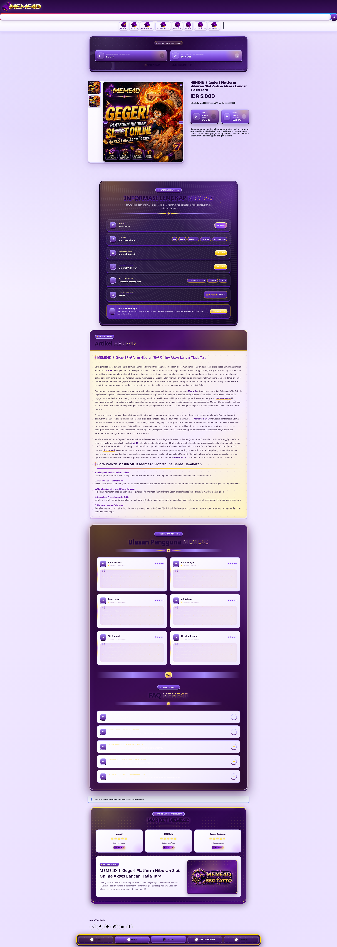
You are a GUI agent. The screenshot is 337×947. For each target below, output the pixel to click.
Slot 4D (134, 443)
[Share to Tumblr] (129, 927)
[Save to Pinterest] (115, 927)
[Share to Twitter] (93, 927)
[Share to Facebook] (100, 927)
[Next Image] (181, 122)
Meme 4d (192, 391)
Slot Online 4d (179, 457)
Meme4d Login (223, 398)
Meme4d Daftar (202, 418)
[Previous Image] (105, 122)
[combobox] (165, 17)
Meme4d (109, 370)
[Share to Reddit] (122, 927)
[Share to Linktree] (107, 927)
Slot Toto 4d (109, 450)
